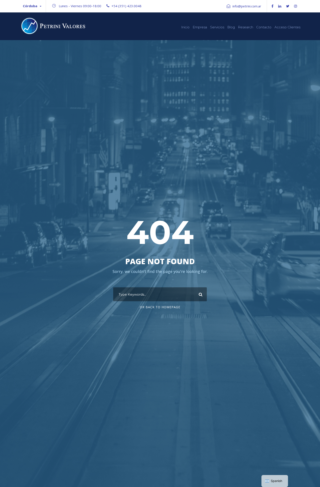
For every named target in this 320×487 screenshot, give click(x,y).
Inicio (185, 27)
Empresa (200, 27)
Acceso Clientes (287, 27)
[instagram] (295, 6)
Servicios (217, 27)
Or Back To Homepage (160, 307)
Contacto (263, 27)
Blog (231, 27)
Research (245, 27)
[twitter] (287, 6)
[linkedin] (279, 6)
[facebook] (272, 6)
